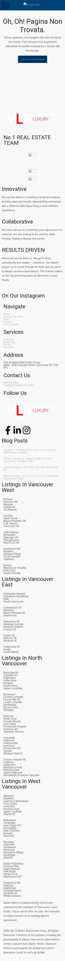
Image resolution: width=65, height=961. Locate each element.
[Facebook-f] (7, 430)
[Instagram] (26, 430)
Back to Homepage (32, 59)
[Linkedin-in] (17, 430)
